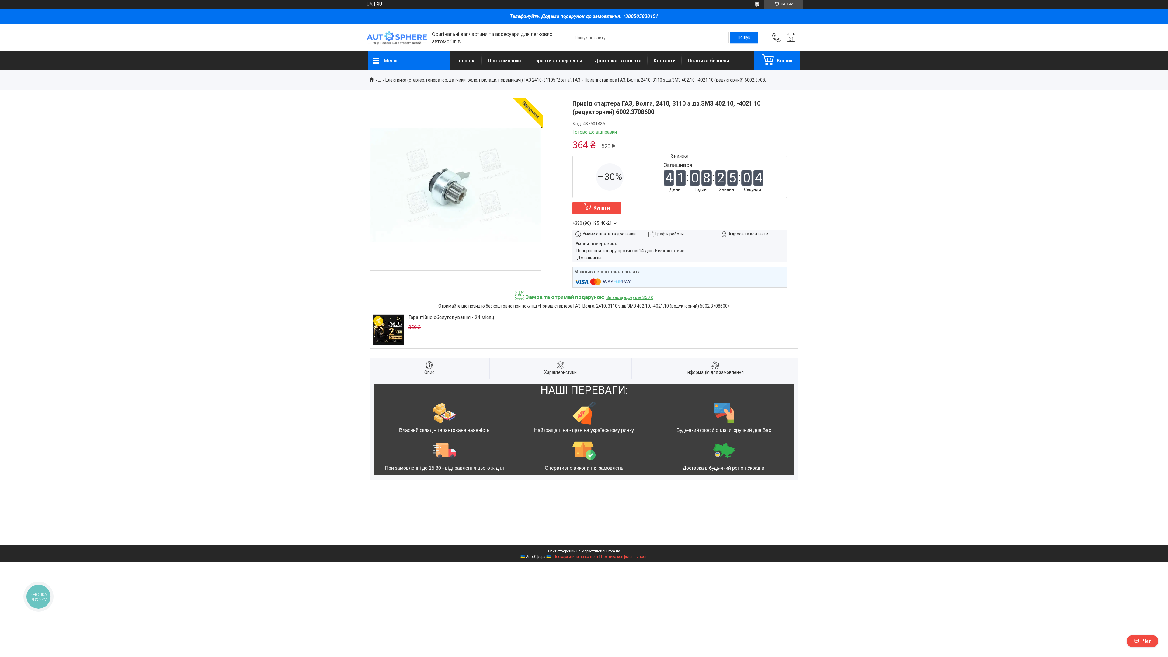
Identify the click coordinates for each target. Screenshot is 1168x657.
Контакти (665, 61)
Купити (601, 208)
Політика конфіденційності (624, 556)
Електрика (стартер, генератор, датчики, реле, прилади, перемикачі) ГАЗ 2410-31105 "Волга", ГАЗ (482, 80)
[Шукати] (744, 37)
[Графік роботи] (791, 38)
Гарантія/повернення (557, 61)
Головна (466, 61)
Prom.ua (613, 551)
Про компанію (504, 61)
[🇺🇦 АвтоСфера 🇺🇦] (397, 38)
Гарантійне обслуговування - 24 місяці (451, 317)
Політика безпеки (708, 61)
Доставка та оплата (617, 61)
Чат (1147, 641)
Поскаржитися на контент (576, 556)
